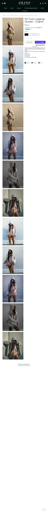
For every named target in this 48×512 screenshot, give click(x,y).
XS (26, 34)
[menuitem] (5, 8)
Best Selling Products (12, 15)
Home (3, 15)
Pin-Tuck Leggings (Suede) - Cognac (29, 15)
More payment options (40, 44)
